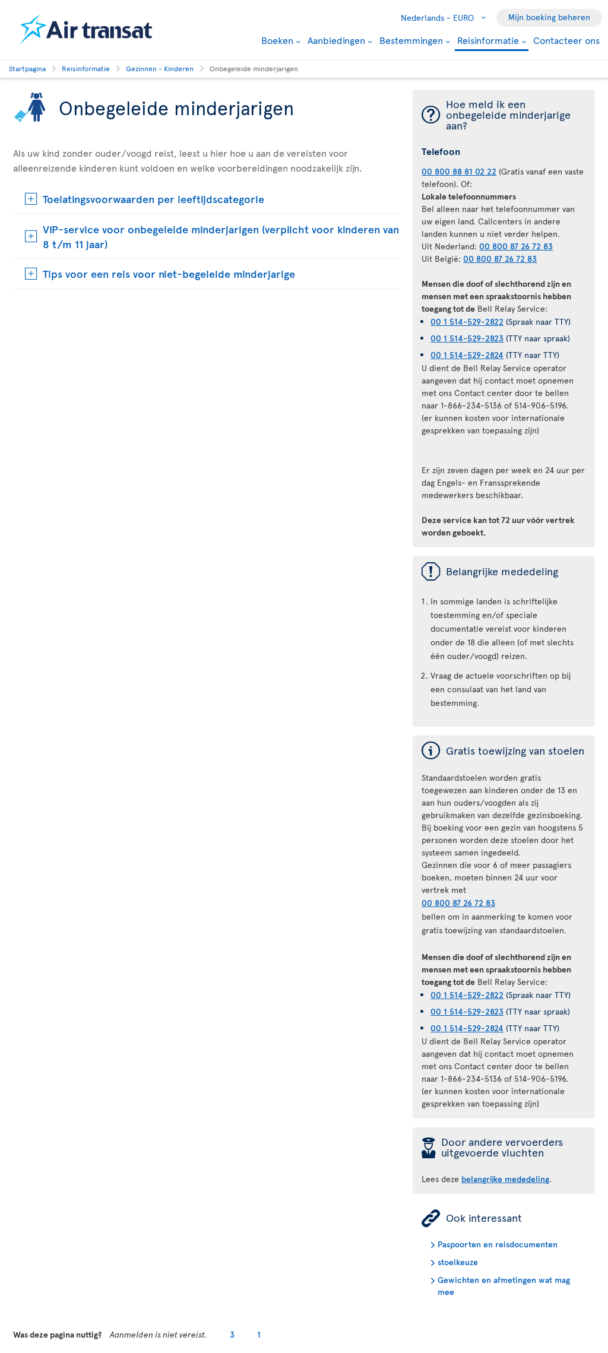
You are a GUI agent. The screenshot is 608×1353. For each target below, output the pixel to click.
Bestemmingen (411, 39)
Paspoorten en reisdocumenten (498, 1244)
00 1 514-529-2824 (467, 354)
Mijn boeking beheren (549, 17)
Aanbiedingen (336, 39)
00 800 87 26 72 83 (516, 246)
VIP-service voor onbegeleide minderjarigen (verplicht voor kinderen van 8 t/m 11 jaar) (221, 236)
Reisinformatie (488, 40)
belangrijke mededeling (505, 1178)
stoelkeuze (458, 1262)
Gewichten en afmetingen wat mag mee (504, 1285)
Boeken (277, 39)
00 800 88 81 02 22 (459, 171)
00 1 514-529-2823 (467, 338)
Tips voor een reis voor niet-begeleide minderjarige (169, 273)
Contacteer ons (566, 39)
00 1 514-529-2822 (467, 321)
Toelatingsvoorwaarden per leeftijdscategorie (153, 198)
